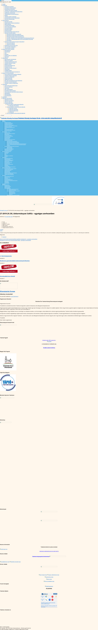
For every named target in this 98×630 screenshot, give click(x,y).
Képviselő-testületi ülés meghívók (14, 34)
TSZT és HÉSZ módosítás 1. (10, 46)
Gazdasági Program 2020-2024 (11, 45)
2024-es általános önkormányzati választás (16, 107)
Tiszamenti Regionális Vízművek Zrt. (12, 71)
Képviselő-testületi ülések (10, 33)
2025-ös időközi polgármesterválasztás (15, 104)
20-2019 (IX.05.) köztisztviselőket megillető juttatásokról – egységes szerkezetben (18, 239)
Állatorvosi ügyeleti (9, 60)
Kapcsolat (7, 56)
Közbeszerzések (8, 30)
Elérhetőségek (8, 94)
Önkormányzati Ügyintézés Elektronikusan (14, 92)
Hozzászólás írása (8, 216)
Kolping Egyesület (8, 78)
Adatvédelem (7, 93)
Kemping (6, 54)
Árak (6, 53)
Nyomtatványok (8, 95)
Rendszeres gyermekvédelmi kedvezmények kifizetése (15, 260)
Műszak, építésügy (9, 87)
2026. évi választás (8, 102)
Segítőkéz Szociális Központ (10, 68)
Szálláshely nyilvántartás (10, 13)
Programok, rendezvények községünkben (13, 11)
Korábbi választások (9, 103)
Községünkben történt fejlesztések (12, 18)
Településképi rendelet (9, 48)
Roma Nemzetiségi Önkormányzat (12, 31)
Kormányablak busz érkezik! (7, 276)
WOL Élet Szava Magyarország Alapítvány (13, 80)
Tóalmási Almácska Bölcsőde (11, 61)
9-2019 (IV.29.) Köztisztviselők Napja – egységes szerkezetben (15, 240)
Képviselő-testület (8, 21)
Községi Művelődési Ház (10, 65)
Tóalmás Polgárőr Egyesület (11, 75)
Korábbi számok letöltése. (49, 347)
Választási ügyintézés (9, 100)
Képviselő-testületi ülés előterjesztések (15, 35)
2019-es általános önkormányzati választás (16, 113)
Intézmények (5, 58)
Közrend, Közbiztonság (9, 19)
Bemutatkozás (8, 50)
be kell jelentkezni (14, 296)
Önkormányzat (5, 20)
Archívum (5, 210)
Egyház (6, 15)
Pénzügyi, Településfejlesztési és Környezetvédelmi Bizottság (20, 39)
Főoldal (3, 4)
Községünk (4, 5)
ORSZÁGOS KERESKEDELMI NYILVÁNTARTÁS (49, 551)
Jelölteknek (11, 112)
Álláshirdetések (8, 24)
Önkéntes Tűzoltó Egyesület (11, 81)
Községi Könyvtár (8, 66)
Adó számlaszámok (9, 89)
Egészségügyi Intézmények (10, 59)
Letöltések (4, 97)
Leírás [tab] (1, 230)
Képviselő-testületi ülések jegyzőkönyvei (15, 36)
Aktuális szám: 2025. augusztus (49, 340)
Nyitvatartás (7, 51)
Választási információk (7, 98)
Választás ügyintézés (13, 109)
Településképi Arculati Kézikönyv (12, 14)
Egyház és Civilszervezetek (8, 73)
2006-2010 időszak (11, 44)
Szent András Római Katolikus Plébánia (13, 74)
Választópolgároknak (13, 110)
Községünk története (9, 6)
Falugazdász (7, 69)
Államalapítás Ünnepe (7, 291)
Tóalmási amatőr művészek (10, 16)
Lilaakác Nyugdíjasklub (9, 76)
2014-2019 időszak (11, 43)
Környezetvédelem (8, 28)
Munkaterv (9, 40)
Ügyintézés (4, 84)
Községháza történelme (10, 9)
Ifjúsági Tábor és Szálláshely (11, 55)
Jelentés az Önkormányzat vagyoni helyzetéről (14, 41)
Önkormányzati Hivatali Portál (11, 85)
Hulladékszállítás (8, 70)
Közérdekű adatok (8, 29)
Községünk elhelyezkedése (10, 7)
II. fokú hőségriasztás (6, 256)
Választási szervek (8, 99)
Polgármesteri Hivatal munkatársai (12, 23)
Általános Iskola (8, 64)
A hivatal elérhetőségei (9, 25)
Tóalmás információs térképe (11, 10)
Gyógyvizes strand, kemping (8, 49)
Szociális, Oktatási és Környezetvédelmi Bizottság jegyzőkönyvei (20, 38)
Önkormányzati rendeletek (10, 26)
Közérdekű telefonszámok (10, 90)
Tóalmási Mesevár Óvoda (10, 63)
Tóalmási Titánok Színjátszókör (11, 83)
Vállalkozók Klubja (8, 79)
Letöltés (1, 229)
